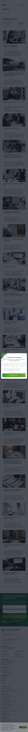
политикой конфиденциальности (11, 370)
